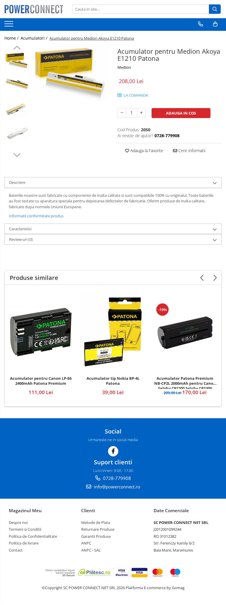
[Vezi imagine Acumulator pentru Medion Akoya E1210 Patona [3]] (17, 133)
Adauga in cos (181, 113)
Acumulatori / (35, 38)
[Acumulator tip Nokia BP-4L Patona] (113, 332)
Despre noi (18, 522)
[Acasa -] (33, 9)
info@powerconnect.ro (116, 487)
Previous (17, 48)
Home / (12, 38)
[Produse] (9, 25)
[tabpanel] (70, 73)
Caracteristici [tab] (20, 228)
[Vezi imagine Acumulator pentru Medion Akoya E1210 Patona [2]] (17, 109)
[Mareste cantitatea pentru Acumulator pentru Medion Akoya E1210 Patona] (141, 112)
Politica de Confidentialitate (33, 536)
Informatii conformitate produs (36, 216)
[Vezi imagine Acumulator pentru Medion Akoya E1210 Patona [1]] (17, 83)
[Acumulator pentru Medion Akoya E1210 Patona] (70, 73)
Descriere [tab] (17, 182)
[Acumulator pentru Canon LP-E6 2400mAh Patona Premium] (41, 332)
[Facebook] (113, 451)
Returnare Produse (97, 529)
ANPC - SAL (91, 550)
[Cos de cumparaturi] (215, 24)
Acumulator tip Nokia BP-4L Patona (113, 381)
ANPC (86, 543)
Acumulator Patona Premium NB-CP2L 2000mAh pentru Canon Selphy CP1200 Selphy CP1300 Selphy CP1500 (185, 382)
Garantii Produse (96, 536)
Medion (124, 67)
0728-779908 (116, 478)
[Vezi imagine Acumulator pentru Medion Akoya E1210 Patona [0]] (17, 61)
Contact (16, 550)
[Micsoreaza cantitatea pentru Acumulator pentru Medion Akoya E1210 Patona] (121, 112)
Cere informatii (191, 150)
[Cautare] (215, 9)
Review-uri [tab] (21, 239)
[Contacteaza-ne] (200, 24)
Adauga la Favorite (146, 150)
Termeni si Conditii (25, 529)
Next (17, 154)
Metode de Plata (95, 522)
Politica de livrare (24, 543)
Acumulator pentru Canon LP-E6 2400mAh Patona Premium (41, 381)
